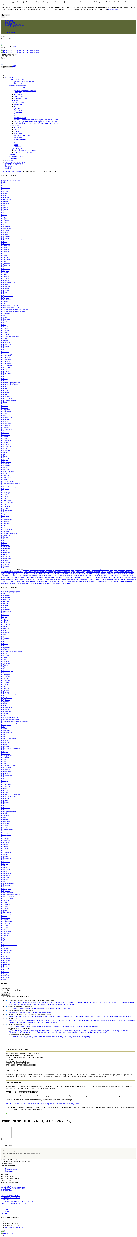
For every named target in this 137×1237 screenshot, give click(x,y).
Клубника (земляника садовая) (25, 150)
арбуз (82, 570)
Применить (5, 994)
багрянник (121, 570)
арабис (77, 570)
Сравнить (12, 1165)
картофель (35, 575)
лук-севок (130, 575)
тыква (51, 581)
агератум (39, 570)
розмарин (62, 579)
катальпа (42, 575)
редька (52, 579)
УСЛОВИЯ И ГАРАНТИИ (10, 1198)
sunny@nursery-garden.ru (14, 1227)
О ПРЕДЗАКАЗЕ (7, 1190)
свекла (97, 579)
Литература (13, 100)
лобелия (117, 575)
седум (102, 579)
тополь (45, 581)
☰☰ (3, 17)
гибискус (130, 572)
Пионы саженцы (20, 139)
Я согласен (5, 15)
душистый (39, 574)
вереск (73, 572)
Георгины (17, 108)
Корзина (12, 154)
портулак (36, 579)
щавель (35, 583)
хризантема (100, 581)
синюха (133, 579)
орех (101, 577)
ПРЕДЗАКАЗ (10, 23)
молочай (35, 577)
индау (103, 574)
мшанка (48, 577)
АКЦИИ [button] (8, 168)
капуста (28, 575)
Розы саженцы (19, 95)
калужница (5, 575)
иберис (98, 574)
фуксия (87, 581)
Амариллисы (18, 104)
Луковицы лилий (20, 118)
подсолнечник (27, 579)
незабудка (76, 577)
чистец (8, 583)
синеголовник (125, 579)
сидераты (115, 579)
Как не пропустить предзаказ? (19, 1035)
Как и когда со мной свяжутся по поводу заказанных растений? (31, 1014)
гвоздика (110, 572)
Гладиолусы (18, 110)
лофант (123, 575)
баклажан (4, 572)
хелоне (92, 581)
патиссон (113, 577)
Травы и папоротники (22, 141)
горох (9, 574)
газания (103, 572)
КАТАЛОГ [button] (9, 77)
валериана (54, 572)
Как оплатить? (13, 1019)
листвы (111, 575)
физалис (72, 581)
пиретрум (18, 579)
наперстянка (59, 577)
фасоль (60, 581)
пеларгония (121, 577)
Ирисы (16, 131)
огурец (97, 577)
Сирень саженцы (20, 96)
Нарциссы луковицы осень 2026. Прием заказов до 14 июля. (36, 122)
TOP (2, 1235)
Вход (14, 46)
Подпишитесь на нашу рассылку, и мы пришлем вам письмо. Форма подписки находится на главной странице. (50, 1037)
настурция (68, 577)
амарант (64, 570)
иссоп (114, 574)
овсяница (90, 577)
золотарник (91, 574)
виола (89, 572)
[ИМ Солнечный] (20, 50)
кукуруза (94, 575)
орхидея (107, 577)
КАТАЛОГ (9, 21)
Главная (4, 171)
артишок (106, 570)
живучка (72, 574)
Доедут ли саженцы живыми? (19, 1029)
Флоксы (16, 143)
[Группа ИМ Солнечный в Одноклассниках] (4, 1231)
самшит (91, 579)
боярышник (45, 572)
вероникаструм (81, 572)
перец (128, 577)
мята (53, 577)
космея (80, 575)
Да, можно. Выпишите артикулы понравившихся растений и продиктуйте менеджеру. (41, 1008)
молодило (28, 577)
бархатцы (19, 572)
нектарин (83, 577)
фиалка (66, 581)
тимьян (32, 581)
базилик (129, 570)
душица (47, 574)
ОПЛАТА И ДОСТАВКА (14, 25)
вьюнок (95, 572)
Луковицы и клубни (16, 102)
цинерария (114, 581)
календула (131, 574)
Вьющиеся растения (16, 79)
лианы (105, 575)
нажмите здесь (113, 9)
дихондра (32, 574)
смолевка (11, 581)
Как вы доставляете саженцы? (19, 1025)
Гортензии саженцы (21, 89)
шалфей (14, 583)
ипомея (108, 574)
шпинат (29, 583)
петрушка (4, 579)
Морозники (18, 137)
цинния (121, 581)
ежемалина (58, 574)
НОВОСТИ (5, 1211)
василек (61, 572)
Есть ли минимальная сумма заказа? (21, 1010)
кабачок (124, 574)
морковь (42, 577)
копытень (74, 575)
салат (86, 579)
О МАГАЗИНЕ (10, 27)
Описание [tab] (9, 1171)
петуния (11, 579)
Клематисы (18, 83)
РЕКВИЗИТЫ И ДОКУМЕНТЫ (13, 1188)
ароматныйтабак (97, 570)
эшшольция (54, 583)
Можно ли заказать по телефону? (20, 1006)
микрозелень (19, 577)
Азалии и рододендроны (23, 87)
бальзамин (12, 572)
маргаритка (10, 577)
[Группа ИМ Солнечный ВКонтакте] (2, 1231)
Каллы (16, 114)
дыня (52, 574)
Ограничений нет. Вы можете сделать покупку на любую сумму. (33, 1012)
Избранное (13, 158)
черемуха (128, 581)
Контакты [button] (8, 166)
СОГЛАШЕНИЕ (7, 1200)
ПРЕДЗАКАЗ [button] (10, 160)
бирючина (37, 572)
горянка (15, 574)
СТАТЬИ (4, 1213)
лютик (3, 577)
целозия (107, 581)
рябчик (81, 579)
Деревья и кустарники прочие (25, 91)
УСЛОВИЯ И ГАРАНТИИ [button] (15, 162)
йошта (118, 574)
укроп (56, 581)
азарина (46, 570)
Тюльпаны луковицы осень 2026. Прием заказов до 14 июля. (36, 123)
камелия (12, 575)
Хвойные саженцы (21, 98)
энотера (41, 583)
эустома (47, 583)
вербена (67, 572)
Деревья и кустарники (17, 85)
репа (57, 579)
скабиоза (4, 581)
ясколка (62, 583)
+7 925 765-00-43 (11, 33)
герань (124, 572)
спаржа (17, 581)
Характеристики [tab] (11, 1169)
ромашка (70, 579)
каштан (48, 575)
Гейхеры (17, 129)
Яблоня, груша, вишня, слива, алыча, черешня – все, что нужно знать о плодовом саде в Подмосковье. (43, 1104)
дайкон (25, 574)
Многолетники (14, 125)
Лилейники (18, 133)
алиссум (58, 570)
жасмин (65, 574)
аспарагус (113, 570)
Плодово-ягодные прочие (23, 152)
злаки (84, 574)
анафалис (70, 570)
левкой (100, 575)
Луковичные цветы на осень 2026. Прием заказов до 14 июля (36, 120)
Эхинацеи (17, 147)
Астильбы (17, 127)
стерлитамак (25, 581)
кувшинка (87, 575)
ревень (42, 579)
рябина (76, 579)
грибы (20, 574)
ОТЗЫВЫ (4, 1209)
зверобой (78, 574)
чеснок (3, 583)
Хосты (16, 145)
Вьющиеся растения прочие (24, 81)
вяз (99, 572)
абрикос (26, 570)
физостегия (80, 581)
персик (133, 577)
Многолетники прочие (22, 135)
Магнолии (17, 93)
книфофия (55, 575)
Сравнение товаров (16, 156)
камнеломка (20, 575)
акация (51, 570)
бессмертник (28, 572)
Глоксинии (18, 112)
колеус (67, 575)
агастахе (33, 570)
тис (37, 581)
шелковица (22, 583)
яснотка (68, 583)
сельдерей (108, 579)
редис (48, 579)
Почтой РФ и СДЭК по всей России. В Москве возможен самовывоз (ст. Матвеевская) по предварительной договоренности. (55, 1026)
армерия (87, 570)
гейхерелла (118, 572)
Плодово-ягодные (15, 149)
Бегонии (17, 106)
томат (41, 581)
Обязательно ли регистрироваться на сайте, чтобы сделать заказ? (31, 1000)
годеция (4, 574)
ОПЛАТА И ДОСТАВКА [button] (14, 164)
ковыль (62, 575)
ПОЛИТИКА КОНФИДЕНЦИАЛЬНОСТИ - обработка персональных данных (17, 1202)
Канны (16, 116)
